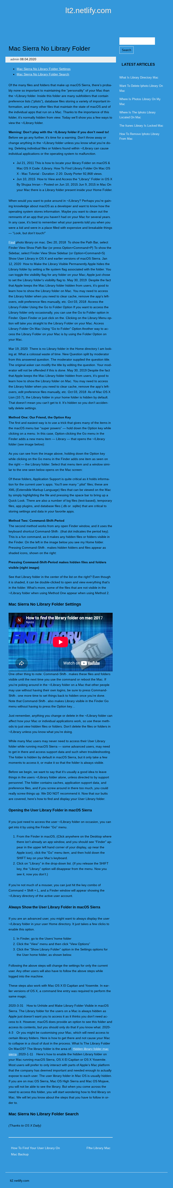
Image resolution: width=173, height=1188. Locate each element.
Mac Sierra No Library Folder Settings (44, 69)
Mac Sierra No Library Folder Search (43, 74)
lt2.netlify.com (88, 10)
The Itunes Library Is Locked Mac (141, 125)
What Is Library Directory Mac (138, 77)
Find (12, 242)
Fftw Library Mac (98, 1148)
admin (15, 59)
